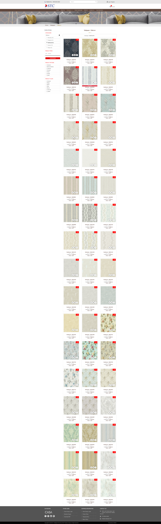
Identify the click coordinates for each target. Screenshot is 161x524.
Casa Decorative (99, 10)
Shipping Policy (86, 516)
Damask (49, 70)
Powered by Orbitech (112, 522)
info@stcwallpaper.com (107, 518)
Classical (49, 68)
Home (57, 10)
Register (113, 1)
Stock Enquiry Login (68, 511)
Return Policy (85, 519)
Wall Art (86, 10)
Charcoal (49, 89)
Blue (48, 86)
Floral (48, 71)
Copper (48, 91)
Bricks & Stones (50, 66)
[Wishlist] (77, 55)
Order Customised (78, 10)
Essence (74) (50, 45)
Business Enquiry (67, 514)
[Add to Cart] (73, 55)
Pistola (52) (49, 47)
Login (109, 1)
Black (48, 84)
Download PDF (67, 516)
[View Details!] (71, 47)
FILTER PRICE (53, 58)
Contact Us (92, 10)
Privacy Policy (85, 514)
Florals (48, 73)
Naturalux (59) (50, 37)
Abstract (49, 65)
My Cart (113, 6)
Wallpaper (69, 10)
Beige (48, 82)
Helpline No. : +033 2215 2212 (53, 1)
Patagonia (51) (50, 40)
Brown (48, 87)
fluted (48, 75)
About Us (63, 10)
